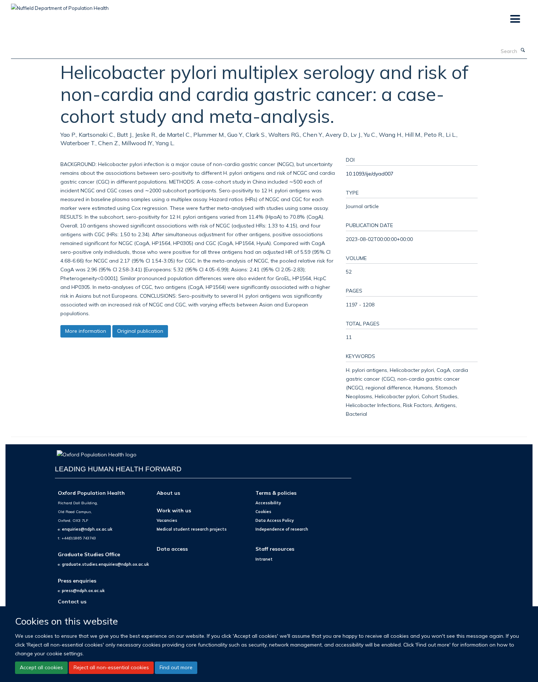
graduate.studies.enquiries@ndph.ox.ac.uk (105, 564)
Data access (172, 549)
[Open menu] (514, 19)
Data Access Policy (274, 520)
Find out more (176, 667)
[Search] (523, 50)
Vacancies (167, 520)
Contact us (72, 601)
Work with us (174, 510)
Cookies (263, 511)
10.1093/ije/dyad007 (369, 173)
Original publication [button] (140, 331)
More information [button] (85, 331)
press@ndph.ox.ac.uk (83, 590)
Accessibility (268, 502)
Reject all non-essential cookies (111, 667)
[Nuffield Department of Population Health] (60, 5)
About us (168, 493)
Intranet (264, 559)
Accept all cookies (41, 667)
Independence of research (281, 529)
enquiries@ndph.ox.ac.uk (87, 529)
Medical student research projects (192, 529)
